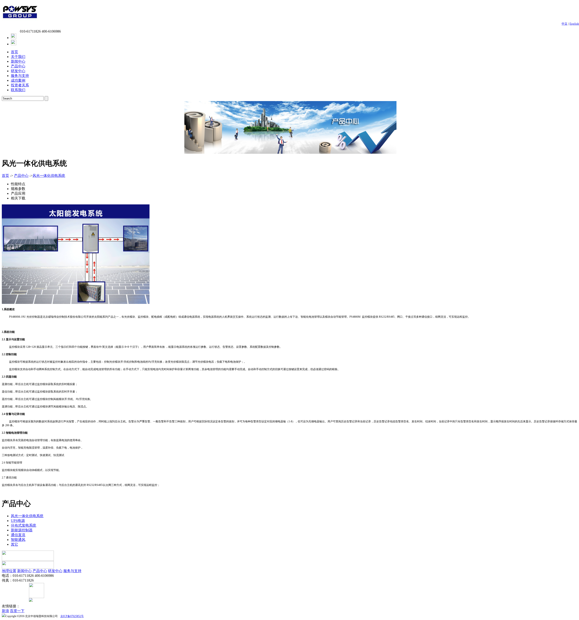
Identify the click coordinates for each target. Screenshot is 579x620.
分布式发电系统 (23, 525)
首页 (14, 52)
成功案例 (18, 80)
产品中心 (18, 66)
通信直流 (18, 535)
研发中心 (18, 71)
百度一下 (17, 611)
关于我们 (18, 57)
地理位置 (9, 571)
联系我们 (18, 90)
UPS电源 (18, 521)
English (574, 23)
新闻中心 (18, 61)
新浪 (5, 611)
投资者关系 (20, 85)
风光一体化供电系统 (49, 175)
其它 (14, 544)
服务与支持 (20, 76)
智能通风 (18, 540)
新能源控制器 (22, 530)
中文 (564, 23)
